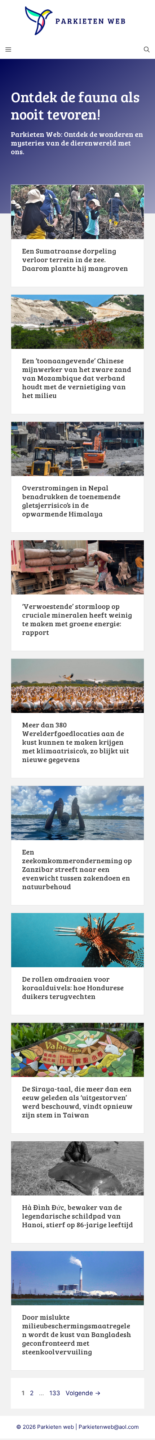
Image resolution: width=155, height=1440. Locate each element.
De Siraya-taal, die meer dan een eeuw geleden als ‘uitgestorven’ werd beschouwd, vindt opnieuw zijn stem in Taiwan (77, 1102)
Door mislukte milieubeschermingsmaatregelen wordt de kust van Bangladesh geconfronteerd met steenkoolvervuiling (76, 1334)
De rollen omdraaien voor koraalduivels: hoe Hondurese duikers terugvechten (73, 987)
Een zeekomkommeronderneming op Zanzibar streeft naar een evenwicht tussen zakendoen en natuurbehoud (77, 869)
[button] (146, 50)
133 (55, 1393)
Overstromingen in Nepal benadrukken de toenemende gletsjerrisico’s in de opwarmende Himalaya (71, 501)
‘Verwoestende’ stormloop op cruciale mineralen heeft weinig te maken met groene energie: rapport (77, 619)
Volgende (83, 1393)
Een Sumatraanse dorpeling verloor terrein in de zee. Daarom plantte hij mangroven (75, 259)
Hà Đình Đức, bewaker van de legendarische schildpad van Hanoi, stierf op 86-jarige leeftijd (77, 1215)
